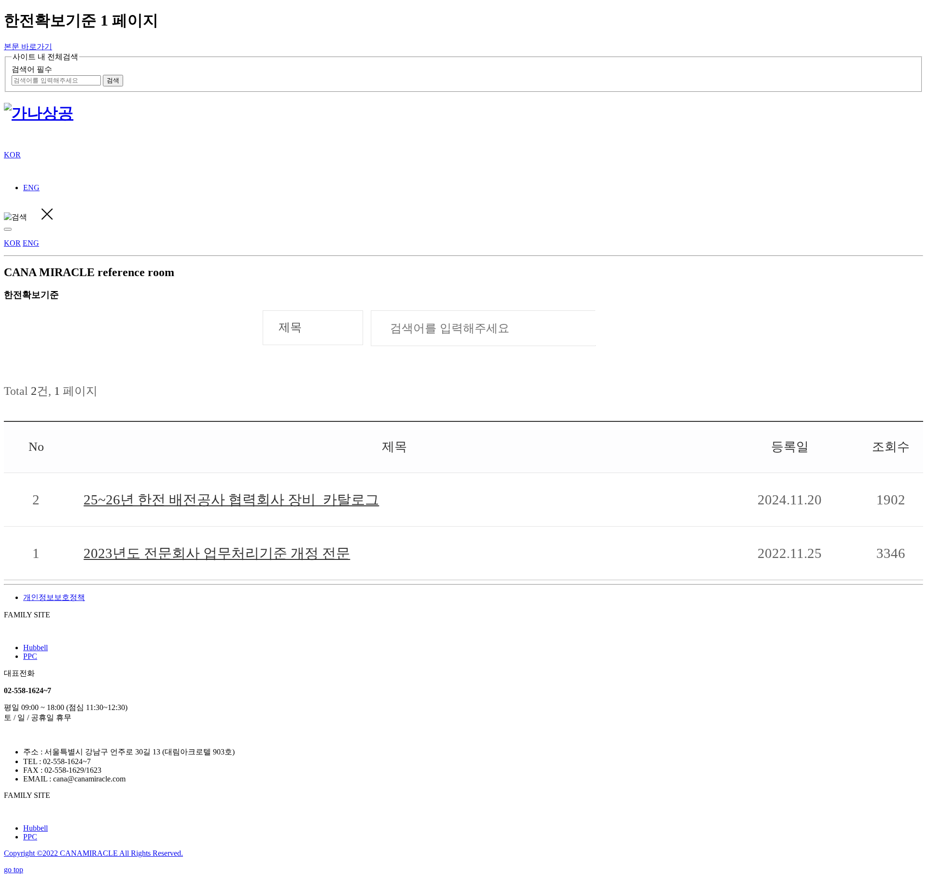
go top (13, 869)
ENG (31, 187)
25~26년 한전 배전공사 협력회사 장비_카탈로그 (231, 499)
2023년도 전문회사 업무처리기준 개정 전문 (217, 553)
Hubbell (35, 647)
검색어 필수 (32, 69)
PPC (30, 656)
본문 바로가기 (28, 46)
